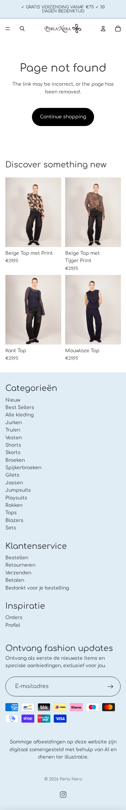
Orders (14, 617)
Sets (10, 527)
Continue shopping (63, 116)
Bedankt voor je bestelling (37, 588)
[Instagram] (63, 795)
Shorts (13, 445)
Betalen (14, 580)
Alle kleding (19, 414)
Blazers (14, 520)
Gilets (12, 475)
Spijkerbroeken (23, 467)
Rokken (14, 505)
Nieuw (12, 400)
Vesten (13, 437)
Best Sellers (19, 407)
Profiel (12, 625)
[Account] (103, 28)
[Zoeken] (22, 28)
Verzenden (18, 572)
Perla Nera (71, 779)
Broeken (15, 460)
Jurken (13, 422)
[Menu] (7, 28)
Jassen (14, 482)
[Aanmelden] (110, 687)
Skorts (12, 452)
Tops (11, 512)
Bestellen (16, 557)
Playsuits (16, 497)
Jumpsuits (18, 490)
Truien (12, 430)
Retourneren (20, 565)
